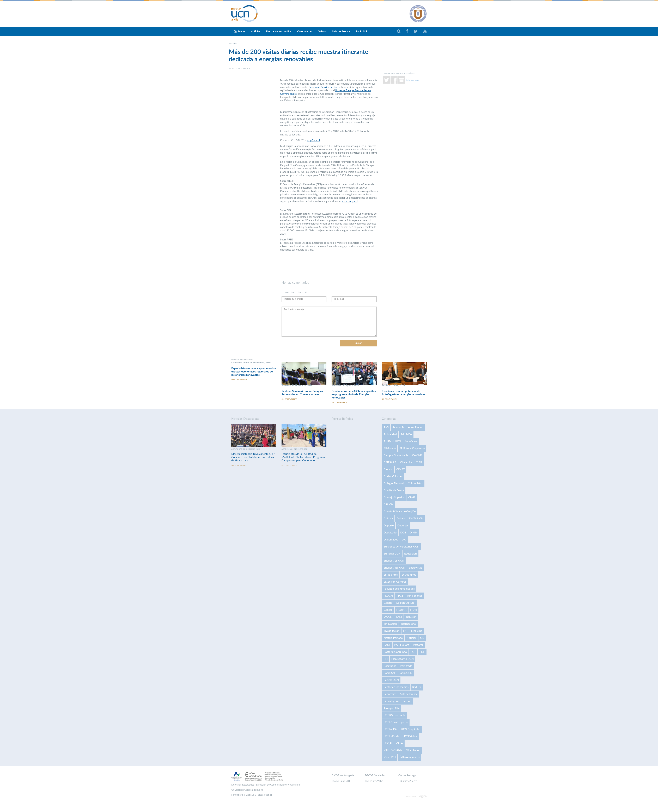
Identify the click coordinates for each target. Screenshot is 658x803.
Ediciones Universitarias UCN (401, 546)
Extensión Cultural (395, 581)
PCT (413, 652)
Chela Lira (406, 462)
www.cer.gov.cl (349, 201)
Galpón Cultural (405, 602)
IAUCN (388, 616)
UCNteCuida (391, 736)
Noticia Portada (393, 638)
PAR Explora (401, 645)
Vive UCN (390, 757)
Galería (322, 31)
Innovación (390, 624)
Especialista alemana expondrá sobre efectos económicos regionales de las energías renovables (253, 371)
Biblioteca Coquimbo (412, 448)
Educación (410, 553)
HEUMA (401, 609)
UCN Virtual (410, 736)
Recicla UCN (391, 680)
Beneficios (411, 441)
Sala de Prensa (341, 31)
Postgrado (406, 666)
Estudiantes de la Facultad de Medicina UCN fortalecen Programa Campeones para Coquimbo (303, 457)
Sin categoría (391, 701)
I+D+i (413, 609)
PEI (386, 659)
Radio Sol (361, 31)
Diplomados (391, 539)
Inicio (241, 31)
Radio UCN (405, 673)
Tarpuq (407, 701)
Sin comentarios (239, 380)
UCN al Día (390, 729)
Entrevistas (415, 567)
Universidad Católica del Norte (324, 87)
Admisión (406, 434)
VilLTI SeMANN (393, 750)
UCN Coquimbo (410, 729)
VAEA (399, 743)
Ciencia (388, 469)
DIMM (414, 532)
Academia (398, 427)
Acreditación (415, 427)
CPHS (411, 497)
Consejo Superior (394, 497)
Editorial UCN (392, 553)
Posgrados (390, 666)
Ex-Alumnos (408, 574)
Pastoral (418, 645)
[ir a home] (244, 13)
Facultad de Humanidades (399, 588)
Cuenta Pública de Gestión (400, 511)
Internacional (408, 624)
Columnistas (304, 31)
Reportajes (390, 694)
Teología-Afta (392, 708)
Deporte (389, 525)
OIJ (422, 638)
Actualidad (390, 434)
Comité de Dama (394, 490)
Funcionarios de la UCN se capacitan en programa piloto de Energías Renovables (354, 394)
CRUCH (388, 504)
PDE (422, 652)
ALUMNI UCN (392, 441)
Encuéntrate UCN (394, 567)
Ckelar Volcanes (393, 476)
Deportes (403, 525)
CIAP (419, 462)
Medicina (416, 631)
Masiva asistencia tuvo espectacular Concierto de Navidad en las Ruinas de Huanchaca (253, 457)
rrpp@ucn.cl (313, 140)
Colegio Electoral (394, 483)
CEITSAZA (390, 462)
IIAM (399, 616)
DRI (404, 539)
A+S (386, 427)
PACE (387, 645)
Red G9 (416, 687)
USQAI (388, 743)
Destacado (390, 532)
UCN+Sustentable (394, 715)
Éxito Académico (409, 757)
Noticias (255, 31)
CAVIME (417, 455)
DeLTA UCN (416, 518)
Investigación (391, 631)
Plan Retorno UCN (402, 659)
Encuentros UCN (394, 560)
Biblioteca (390, 448)
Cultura (388, 518)
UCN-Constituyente (396, 722)
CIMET (400, 469)
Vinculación (413, 750)
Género (388, 609)
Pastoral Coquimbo (395, 652)
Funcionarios (414, 595)
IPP (405, 631)
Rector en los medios (278, 31)
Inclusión (411, 616)
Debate (401, 518)
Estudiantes (391, 574)
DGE (403, 532)
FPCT (400, 595)
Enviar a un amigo (412, 80)
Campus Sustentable (396, 455)
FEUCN (388, 595)
